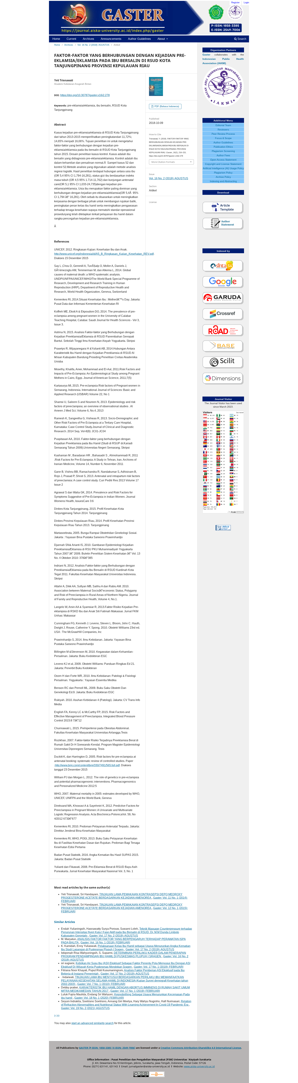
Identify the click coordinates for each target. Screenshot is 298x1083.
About (161, 38)
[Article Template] (223, 213)
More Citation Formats (163, 161)
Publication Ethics (223, 146)
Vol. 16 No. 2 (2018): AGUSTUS (93, 45)
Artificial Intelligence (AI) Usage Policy (223, 168)
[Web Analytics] (223, 529)
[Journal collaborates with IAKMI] (223, 106)
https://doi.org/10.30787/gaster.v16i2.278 (85, 95)
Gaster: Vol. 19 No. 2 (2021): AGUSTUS (85, 1008)
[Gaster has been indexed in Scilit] (223, 368)
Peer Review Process (223, 133)
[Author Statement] (223, 229)
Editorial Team (223, 125)
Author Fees (223, 155)
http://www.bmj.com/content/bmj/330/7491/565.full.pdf (87, 765)
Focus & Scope (223, 138)
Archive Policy (223, 177)
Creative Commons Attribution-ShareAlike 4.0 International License (201, 1047)
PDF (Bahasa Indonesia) (166, 106)
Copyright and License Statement (223, 164)
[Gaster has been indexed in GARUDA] (223, 303)
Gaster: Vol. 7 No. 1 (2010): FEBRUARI (101, 984)
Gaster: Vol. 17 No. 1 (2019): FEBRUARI (158, 966)
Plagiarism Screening (223, 151)
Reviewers (223, 129)
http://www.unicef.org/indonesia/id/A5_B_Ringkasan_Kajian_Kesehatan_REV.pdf (104, 253)
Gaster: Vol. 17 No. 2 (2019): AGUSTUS (113, 935)
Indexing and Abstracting (223, 181)
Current (71, 38)
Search (241, 38)
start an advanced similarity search (92, 1023)
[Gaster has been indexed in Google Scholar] (223, 287)
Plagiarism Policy (223, 172)
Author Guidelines (139, 38)
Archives (88, 38)
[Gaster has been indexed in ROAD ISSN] (223, 335)
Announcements (111, 38)
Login (246, 2)
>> (57, 1015)
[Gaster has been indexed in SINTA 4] (223, 271)
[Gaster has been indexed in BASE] (223, 351)
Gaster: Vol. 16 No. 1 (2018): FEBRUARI (105, 942)
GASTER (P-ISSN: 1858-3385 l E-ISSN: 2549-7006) (107, 1047)
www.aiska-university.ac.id (199, 1066)
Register (235, 2)
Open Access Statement (223, 159)
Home (56, 38)
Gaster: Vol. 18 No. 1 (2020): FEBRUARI (99, 997)
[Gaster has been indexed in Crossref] (223, 319)
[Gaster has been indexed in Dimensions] (223, 384)
